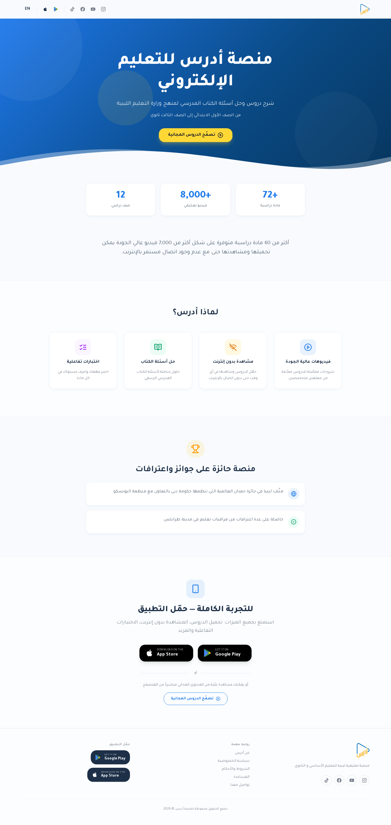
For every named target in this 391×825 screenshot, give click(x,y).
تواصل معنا (240, 785)
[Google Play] (56, 9)
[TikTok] (72, 9)
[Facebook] (82, 9)
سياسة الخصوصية (234, 761)
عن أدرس (242, 753)
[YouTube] (93, 9)
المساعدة (242, 777)
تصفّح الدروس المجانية (191, 135)
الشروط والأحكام (236, 769)
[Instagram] (103, 9)
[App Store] (45, 9)
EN (27, 9)
